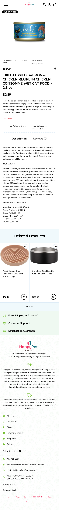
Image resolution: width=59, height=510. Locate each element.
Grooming (30, 502)
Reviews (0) (40, 138)
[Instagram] (19, 451)
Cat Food (15, 60)
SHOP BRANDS (37, 497)
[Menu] (6, 4)
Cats (21, 60)
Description (19, 138)
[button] (24, 297)
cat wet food (40, 60)
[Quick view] (26, 246)
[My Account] (49, 5)
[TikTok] (24, 451)
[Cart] (54, 4)
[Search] (44, 4)
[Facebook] (14, 451)
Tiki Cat (40, 64)
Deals (50, 497)
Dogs (18, 497)
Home (9, 497)
